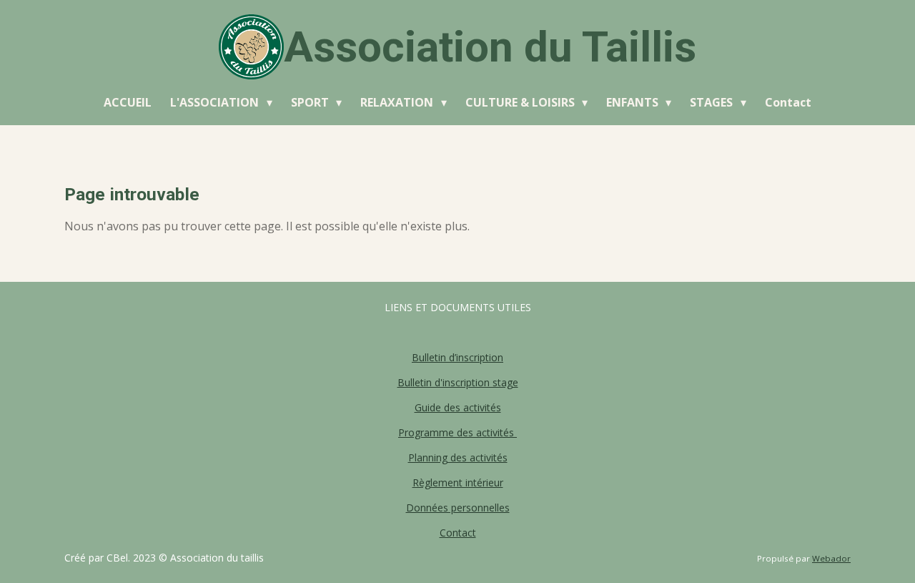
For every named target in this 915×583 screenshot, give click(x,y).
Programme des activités (457, 432)
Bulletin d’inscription (457, 357)
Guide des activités (458, 407)
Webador (831, 558)
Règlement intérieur (457, 482)
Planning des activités (458, 457)
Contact (458, 532)
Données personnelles (458, 507)
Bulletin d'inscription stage (457, 382)
